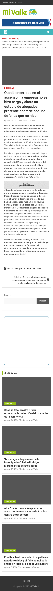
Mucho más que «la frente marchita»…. (25, 268)
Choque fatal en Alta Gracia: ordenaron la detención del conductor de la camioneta (26, 413)
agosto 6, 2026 (10, 567)
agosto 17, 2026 (11, 518)
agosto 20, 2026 (11, 469)
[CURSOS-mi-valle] (26, 182)
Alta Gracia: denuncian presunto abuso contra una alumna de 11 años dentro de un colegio (25, 511)
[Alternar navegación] (5, 32)
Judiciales (10, 373)
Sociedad (9, 88)
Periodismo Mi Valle (29, 420)
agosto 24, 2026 (11, 420)
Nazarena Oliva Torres (29, 567)
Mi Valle (33, 586)
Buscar (7, 295)
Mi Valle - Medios (27, 121)
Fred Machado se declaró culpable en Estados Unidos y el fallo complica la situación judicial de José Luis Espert (26, 560)
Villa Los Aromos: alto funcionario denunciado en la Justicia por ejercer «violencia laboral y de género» (29, 280)
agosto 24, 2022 (11, 121)
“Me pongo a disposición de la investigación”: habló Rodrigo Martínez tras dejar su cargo (21, 462)
